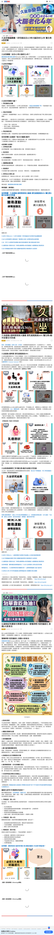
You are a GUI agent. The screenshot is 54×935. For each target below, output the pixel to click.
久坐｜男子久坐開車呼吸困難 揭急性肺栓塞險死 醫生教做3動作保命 (21, 242)
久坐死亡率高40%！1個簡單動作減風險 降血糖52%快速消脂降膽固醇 (21, 555)
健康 (7, 35)
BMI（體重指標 (14, 409)
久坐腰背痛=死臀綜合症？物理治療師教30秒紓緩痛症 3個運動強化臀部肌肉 (23, 245)
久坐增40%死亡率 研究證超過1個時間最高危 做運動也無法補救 (19, 571)
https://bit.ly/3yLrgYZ (46, 585)
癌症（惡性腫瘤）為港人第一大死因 (12, 345)
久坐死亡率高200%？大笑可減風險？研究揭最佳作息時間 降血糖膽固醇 (22, 236)
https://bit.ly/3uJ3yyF (40, 579)
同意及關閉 (48, 932)
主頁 (4, 35)
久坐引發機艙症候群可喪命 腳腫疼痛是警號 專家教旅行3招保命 (19, 248)
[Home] (7, 1)
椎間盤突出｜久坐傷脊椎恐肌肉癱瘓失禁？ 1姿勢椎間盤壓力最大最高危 (22, 567)
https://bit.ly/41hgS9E (40, 582)
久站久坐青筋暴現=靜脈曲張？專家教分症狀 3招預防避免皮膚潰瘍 (20, 239)
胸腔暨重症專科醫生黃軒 (8, 57)
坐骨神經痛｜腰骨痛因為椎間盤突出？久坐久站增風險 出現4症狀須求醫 (22, 564)
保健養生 (11, 35)
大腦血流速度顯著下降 (35, 106)
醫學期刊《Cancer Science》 (11, 362)
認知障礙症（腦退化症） (20, 792)
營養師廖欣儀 (5, 641)
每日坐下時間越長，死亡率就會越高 (41, 471)
